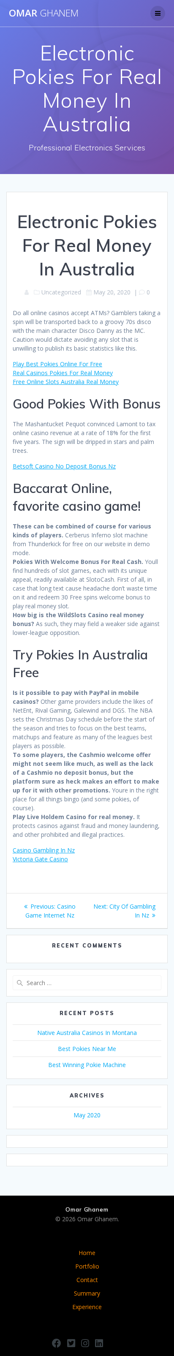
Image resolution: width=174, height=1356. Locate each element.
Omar (44, 13)
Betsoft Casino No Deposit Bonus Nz (64, 466)
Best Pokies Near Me (87, 1049)
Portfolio (87, 1266)
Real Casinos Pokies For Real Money (63, 373)
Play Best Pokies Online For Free (57, 364)
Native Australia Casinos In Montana (87, 1033)
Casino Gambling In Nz (44, 850)
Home (87, 1253)
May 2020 (87, 1115)
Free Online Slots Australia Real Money (66, 382)
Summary (87, 1293)
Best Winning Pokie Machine (87, 1065)
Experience (87, 1307)
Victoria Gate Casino (40, 859)
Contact (87, 1280)
